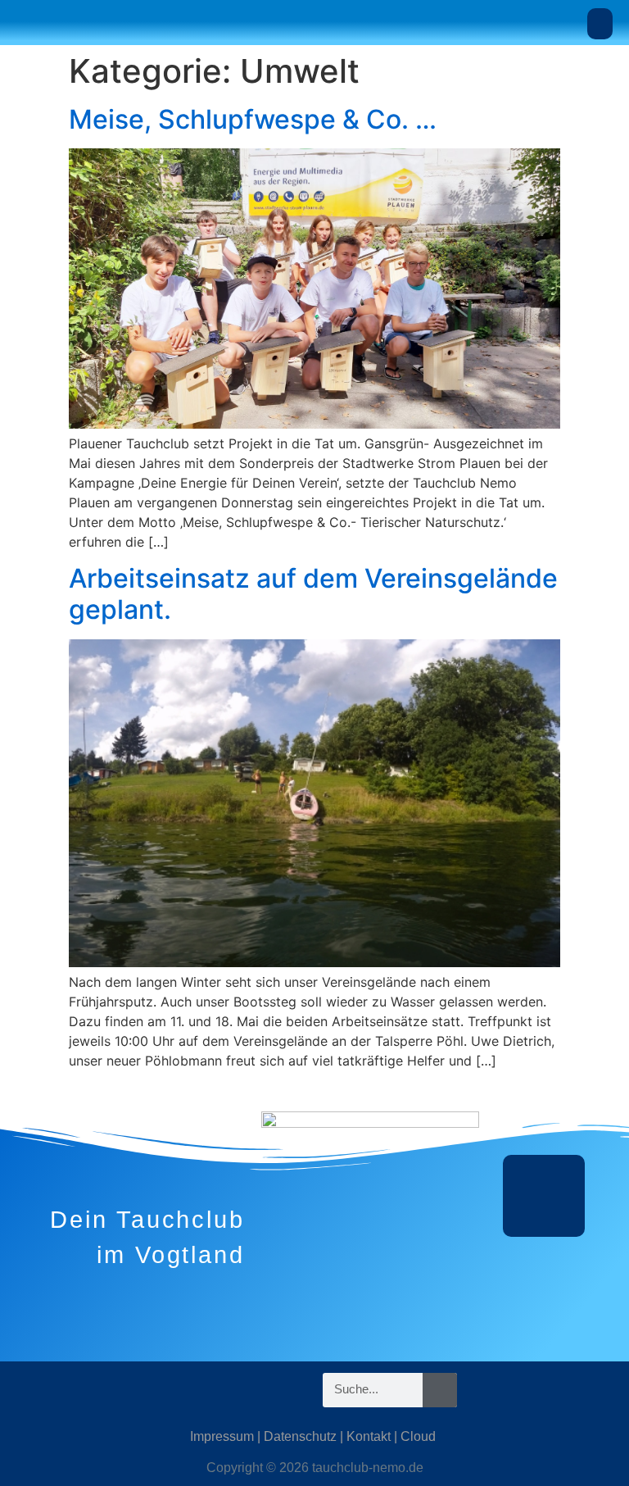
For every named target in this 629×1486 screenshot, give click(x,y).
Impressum (222, 1436)
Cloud (418, 1436)
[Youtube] (126, 1390)
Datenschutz (300, 1436)
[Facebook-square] (77, 1390)
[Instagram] (28, 1390)
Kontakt (368, 1436)
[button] (600, 23)
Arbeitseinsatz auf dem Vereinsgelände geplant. (313, 593)
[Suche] (440, 1390)
